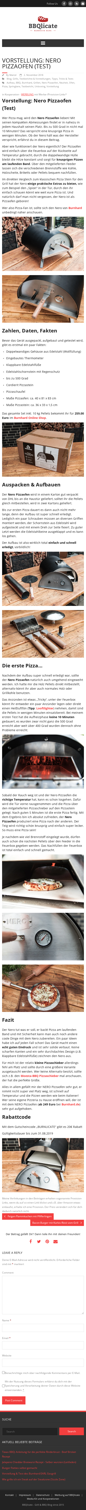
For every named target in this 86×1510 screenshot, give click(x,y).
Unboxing (40, 86)
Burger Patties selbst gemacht (19, 1468)
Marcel (12, 74)
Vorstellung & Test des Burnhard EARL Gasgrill (29, 1473)
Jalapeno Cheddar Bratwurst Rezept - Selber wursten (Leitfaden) (39, 1462)
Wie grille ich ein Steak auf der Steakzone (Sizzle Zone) (33, 1479)
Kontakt (9, 1494)
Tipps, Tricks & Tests (62, 78)
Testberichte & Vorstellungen (35, 78)
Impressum (25, 1494)
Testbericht (27, 86)
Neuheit (63, 82)
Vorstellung (53, 86)
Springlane (14, 86)
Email (6, 1338)
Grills (15, 78)
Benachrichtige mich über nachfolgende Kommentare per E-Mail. (42, 1373)
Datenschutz (42, 1494)
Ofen (72, 82)
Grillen (36, 82)
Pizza (5, 86)
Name (6, 1320)
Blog (9, 78)
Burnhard (27, 82)
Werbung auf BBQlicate (67, 1494)
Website (6, 1355)
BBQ (18, 82)
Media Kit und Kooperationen (43, 1498)
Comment (8, 1272)
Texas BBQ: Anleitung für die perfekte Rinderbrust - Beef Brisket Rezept (39, 1454)
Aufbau (11, 82)
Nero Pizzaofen (50, 82)
